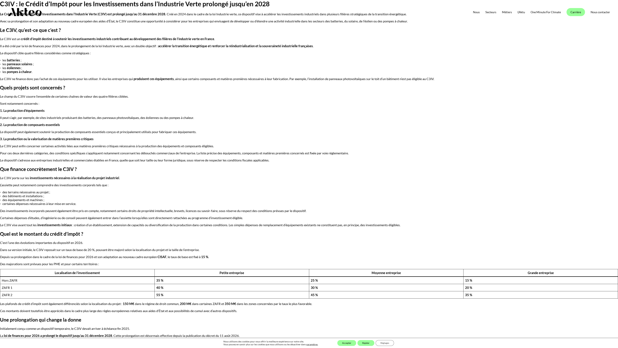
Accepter (346, 343)
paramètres (312, 344)
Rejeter (366, 343)
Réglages (384, 343)
